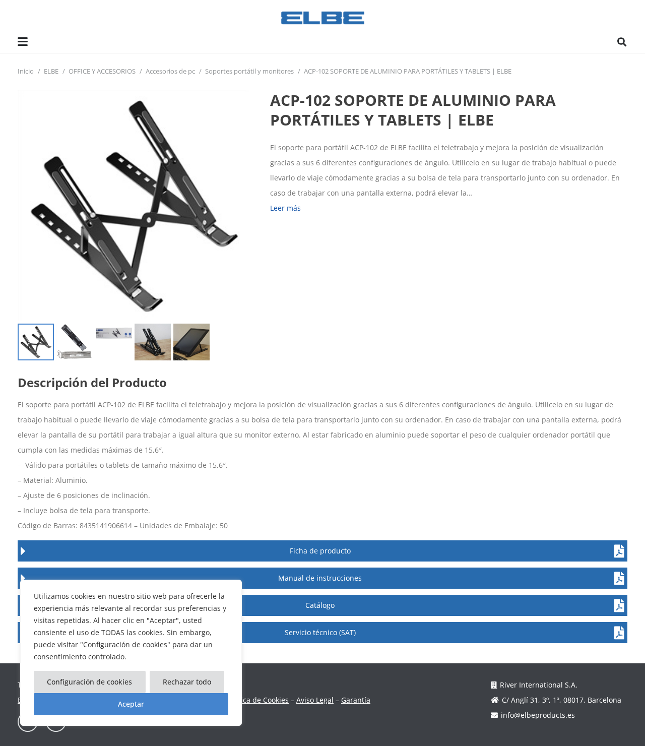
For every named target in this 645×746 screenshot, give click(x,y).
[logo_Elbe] (323, 18)
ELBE (51, 71)
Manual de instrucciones (320, 578)
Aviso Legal (315, 700)
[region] (131, 653)
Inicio (26, 71)
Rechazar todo (187, 682)
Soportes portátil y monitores (249, 71)
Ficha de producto (320, 550)
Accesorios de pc (170, 71)
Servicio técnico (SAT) (320, 632)
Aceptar (131, 704)
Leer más (285, 208)
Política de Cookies (257, 700)
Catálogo (320, 605)
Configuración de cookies (89, 682)
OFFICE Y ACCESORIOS (102, 71)
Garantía (355, 700)
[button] (22, 42)
